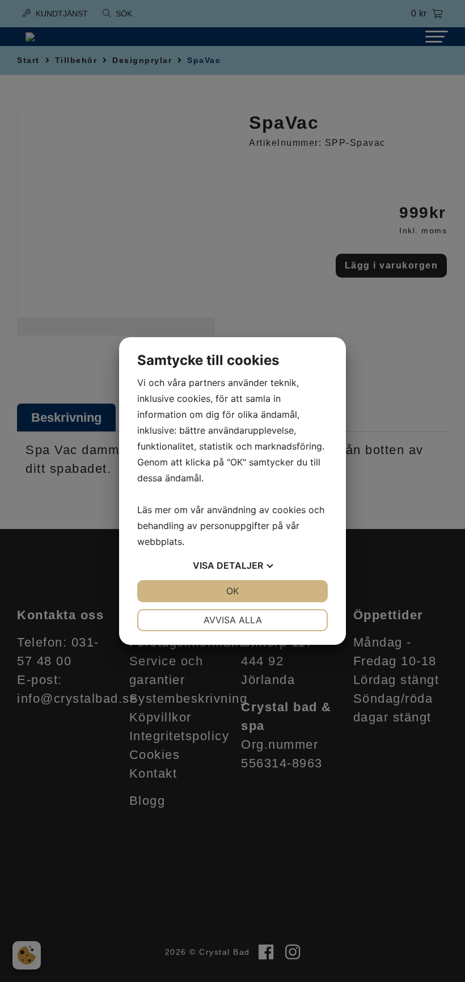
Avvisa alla (233, 620)
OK (232, 591)
